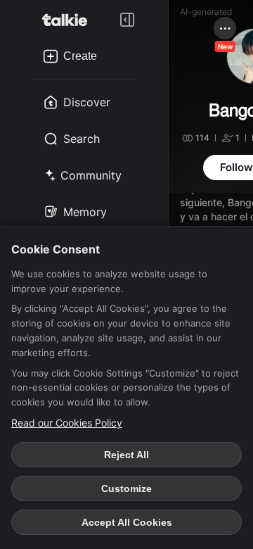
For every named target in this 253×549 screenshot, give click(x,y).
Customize (126, 488)
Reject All (126, 454)
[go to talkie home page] (68, 20)
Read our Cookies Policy (66, 423)
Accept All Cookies (127, 522)
